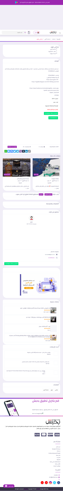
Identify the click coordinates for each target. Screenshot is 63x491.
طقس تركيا (57, 464)
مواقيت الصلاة (56, 466)
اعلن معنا (58, 455)
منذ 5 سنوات (53, 54)
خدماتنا (58, 451)
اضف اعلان (10, 486)
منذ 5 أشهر (54, 181)
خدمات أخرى (47, 39)
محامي (56, 390)
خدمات (53, 39)
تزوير (52, 390)
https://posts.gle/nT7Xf (52, 80)
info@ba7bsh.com (53, 477)
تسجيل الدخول (48, 194)
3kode (38, 489)
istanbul (56, 475)
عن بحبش (58, 447)
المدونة (58, 460)
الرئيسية (58, 39)
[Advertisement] (31, 17)
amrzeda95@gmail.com (50, 254)
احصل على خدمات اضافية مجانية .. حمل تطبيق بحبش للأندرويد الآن (35, 2)
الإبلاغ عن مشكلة (12, 147)
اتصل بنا (58, 457)
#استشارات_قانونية (54, 92)
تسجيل (41, 194)
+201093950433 (53, 118)
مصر (36, 32)
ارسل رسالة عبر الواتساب (50, 113)
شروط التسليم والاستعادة (54, 453)
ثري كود (26, 489)
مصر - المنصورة (52, 51)
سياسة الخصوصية (56, 449)
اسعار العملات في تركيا (55, 462)
